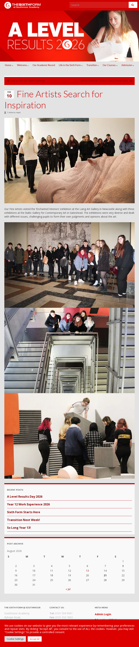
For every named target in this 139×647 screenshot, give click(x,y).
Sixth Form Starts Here (23, 512)
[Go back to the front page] (69, 36)
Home (8, 65)
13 (87, 570)
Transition (92, 65)
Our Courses (109, 65)
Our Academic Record (44, 65)
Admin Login (103, 614)
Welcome (22, 65)
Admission (127, 65)
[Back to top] (130, 638)
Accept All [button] (34, 639)
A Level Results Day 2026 (24, 497)
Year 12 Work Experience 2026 (28, 504)
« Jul (68, 589)
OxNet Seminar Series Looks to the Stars (104, 80)
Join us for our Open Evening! (28, 80)
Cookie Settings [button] (15, 638)
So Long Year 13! (19, 528)
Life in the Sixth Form (70, 65)
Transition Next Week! (23, 520)
